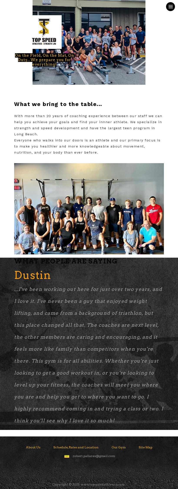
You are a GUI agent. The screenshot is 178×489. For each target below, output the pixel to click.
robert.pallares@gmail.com (94, 456)
